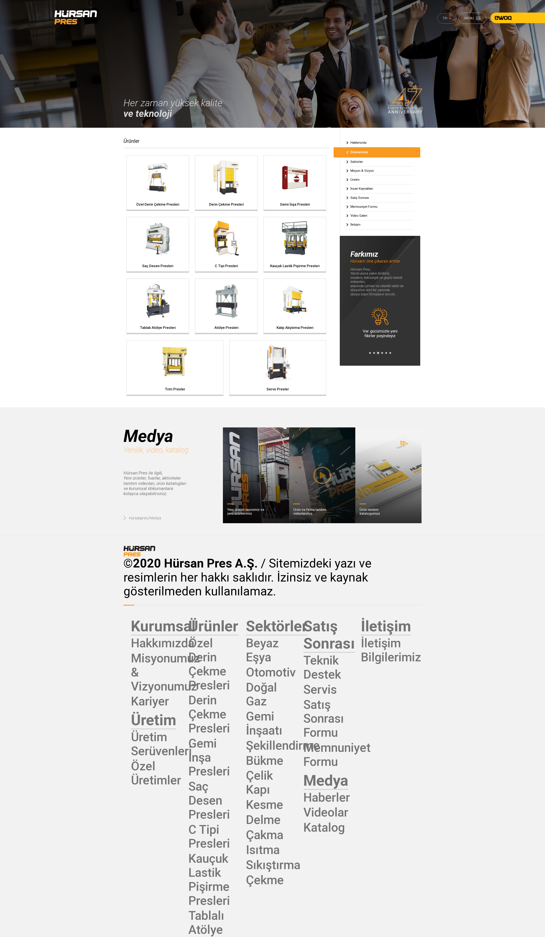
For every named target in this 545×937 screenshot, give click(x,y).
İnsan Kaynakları (361, 189)
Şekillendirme (283, 745)
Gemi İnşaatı (264, 723)
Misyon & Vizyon (362, 171)
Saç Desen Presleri (209, 800)
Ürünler (131, 141)
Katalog (324, 827)
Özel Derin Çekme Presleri (209, 664)
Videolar (325, 812)
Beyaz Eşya (262, 650)
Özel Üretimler (156, 773)
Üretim (355, 180)
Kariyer (150, 701)
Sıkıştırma (273, 865)
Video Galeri (358, 216)
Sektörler (356, 162)
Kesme (264, 805)
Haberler (326, 797)
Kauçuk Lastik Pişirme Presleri (209, 879)
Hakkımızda (358, 143)
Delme (263, 820)
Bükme (264, 761)
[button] (370, 353)
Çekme (265, 880)
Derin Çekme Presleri (209, 714)
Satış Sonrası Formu (323, 719)
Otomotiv (271, 672)
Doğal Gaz (261, 694)
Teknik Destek (322, 667)
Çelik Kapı (259, 782)
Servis (320, 689)
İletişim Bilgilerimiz (391, 650)
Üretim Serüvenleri (161, 744)
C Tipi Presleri (209, 836)
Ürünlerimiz (359, 152)
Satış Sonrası (359, 198)
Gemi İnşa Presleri (209, 757)
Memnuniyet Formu (363, 207)
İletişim (355, 224)
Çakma (264, 835)
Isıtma (263, 850)
